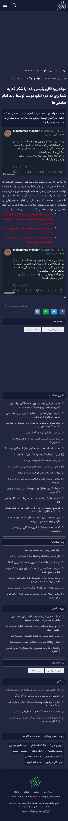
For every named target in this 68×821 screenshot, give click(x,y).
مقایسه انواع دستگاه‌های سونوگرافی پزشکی (37, 712)
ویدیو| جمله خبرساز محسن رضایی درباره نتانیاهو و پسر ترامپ (33, 596)
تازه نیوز (34, 5)
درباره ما (48, 792)
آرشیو (36, 792)
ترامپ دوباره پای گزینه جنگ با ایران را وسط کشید (34, 588)
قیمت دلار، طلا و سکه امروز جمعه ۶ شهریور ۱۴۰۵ (34, 562)
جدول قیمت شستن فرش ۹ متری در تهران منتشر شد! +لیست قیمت (34, 720)
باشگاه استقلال (38, 745)
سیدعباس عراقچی (18, 745)
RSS (16, 792)
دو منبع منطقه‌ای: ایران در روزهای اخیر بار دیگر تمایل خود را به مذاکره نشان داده (32, 510)
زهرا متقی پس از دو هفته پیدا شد (42, 550)
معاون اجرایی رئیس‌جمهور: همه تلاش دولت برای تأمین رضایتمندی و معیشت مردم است (34, 405)
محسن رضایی (20, 751)
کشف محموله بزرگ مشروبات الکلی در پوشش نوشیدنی (36, 529)
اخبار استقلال (36, 671)
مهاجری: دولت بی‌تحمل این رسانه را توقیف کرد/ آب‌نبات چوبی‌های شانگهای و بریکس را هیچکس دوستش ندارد (27, 219)
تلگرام (26, 792)
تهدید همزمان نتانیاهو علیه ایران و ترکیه (39, 473)
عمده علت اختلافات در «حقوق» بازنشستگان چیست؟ (32, 448)
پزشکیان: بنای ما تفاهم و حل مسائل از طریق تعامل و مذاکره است (32, 650)
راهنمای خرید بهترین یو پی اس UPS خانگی (37, 696)
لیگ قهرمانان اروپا (54, 757)
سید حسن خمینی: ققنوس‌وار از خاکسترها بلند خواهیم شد (36, 441)
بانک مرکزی (37, 751)
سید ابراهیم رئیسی (53, 330)
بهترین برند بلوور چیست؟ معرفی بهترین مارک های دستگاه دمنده (33, 704)
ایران (52, 71)
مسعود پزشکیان (55, 751)
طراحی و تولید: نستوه (32, 811)
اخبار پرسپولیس (54, 671)
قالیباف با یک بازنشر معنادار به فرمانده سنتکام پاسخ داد (32, 500)
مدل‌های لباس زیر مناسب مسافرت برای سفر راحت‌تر (32, 690)
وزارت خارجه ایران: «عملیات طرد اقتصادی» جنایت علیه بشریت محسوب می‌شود (34, 519)
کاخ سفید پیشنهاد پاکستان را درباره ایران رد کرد (35, 556)
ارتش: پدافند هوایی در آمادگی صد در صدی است (34, 642)
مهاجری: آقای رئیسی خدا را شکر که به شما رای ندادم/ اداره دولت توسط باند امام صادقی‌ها (34, 96)
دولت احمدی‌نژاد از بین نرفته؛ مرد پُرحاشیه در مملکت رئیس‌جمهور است (29, 239)
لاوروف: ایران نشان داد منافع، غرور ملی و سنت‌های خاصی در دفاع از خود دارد (33, 415)
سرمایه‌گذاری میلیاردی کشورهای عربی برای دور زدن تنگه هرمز (33, 490)
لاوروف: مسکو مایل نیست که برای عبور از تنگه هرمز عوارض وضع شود (33, 570)
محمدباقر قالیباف (34, 762)
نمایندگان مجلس (54, 762)
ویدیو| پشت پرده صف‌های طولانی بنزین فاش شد (34, 467)
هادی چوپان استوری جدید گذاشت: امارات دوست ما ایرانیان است (33, 628)
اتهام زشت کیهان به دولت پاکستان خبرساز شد (35, 636)
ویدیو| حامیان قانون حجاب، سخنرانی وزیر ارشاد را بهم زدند (34, 481)
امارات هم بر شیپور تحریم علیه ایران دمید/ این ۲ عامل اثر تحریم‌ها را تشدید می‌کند (34, 618)
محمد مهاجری (32, 330)
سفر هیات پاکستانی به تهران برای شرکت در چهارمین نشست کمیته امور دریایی (32, 425)
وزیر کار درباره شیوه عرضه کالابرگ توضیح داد (36, 454)
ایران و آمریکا (56, 745)
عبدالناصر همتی (33, 757)
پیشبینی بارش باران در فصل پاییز (42, 432)
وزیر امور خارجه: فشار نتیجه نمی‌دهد (41, 460)
